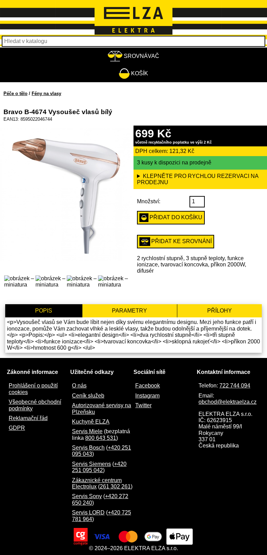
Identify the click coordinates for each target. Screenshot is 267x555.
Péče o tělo (15, 93)
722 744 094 (234, 385)
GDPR (17, 428)
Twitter (143, 405)
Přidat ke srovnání (181, 241)
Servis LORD (88, 512)
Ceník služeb (88, 396)
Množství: (148, 201)
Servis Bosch (88, 448)
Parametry (129, 311)
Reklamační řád (28, 418)
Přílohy (219, 311)
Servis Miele (87, 431)
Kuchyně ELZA (91, 422)
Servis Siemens (91, 464)
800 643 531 (100, 438)
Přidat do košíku (175, 217)
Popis (43, 311)
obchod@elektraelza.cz (228, 402)
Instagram (147, 396)
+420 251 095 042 (99, 467)
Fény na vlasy (46, 93)
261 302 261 (115, 486)
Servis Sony (87, 496)
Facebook (147, 385)
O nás (79, 385)
